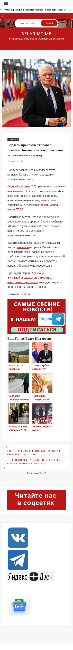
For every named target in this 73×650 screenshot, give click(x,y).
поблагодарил (24, 277)
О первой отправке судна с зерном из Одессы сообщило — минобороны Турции (33, 462)
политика (13, 139)
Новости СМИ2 (36, 473)
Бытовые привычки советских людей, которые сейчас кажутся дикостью (33, 453)
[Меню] (5, 3)
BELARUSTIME (36, 34)
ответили (23, 247)
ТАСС (19, 209)
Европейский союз (18, 186)
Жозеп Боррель (49, 204)
